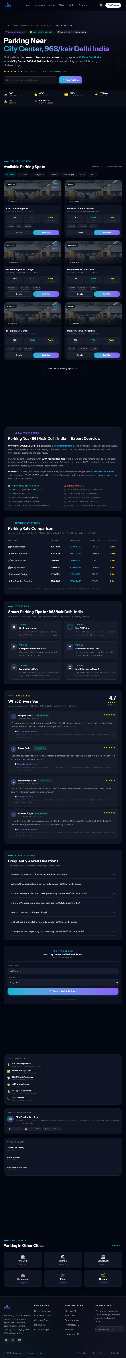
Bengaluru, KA (72, 1320)
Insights (71, 5)
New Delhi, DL (72, 1315)
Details (19, 233)
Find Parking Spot (42, 1315)
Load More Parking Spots (61, 368)
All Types (10, 174)
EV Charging (68, 174)
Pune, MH (69, 1329)
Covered (23, 174)
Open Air (54, 174)
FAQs (61, 5)
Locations (38, 5)
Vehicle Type (14, 966)
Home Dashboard (42, 1311)
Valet (82, 174)
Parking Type (14, 977)
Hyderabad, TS (72, 1324)
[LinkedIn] (19, 1340)
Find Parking (113, 5)
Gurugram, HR (72, 1334)
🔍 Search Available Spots (63, 991)
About (52, 5)
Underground (38, 174)
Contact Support (42, 1329)
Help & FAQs (40, 1324)
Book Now (46, 232)
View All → (116, 1245)
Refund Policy (116, 1353)
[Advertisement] (63, 129)
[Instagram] (12, 1340)
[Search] (101, 5)
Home (27, 5)
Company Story (41, 1320)
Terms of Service (100, 1353)
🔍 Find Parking (70, 80)
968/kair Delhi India (40, 26)
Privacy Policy (83, 1353)
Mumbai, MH (71, 1311)
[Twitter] (6, 1340)
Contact (83, 5)
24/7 (93, 174)
